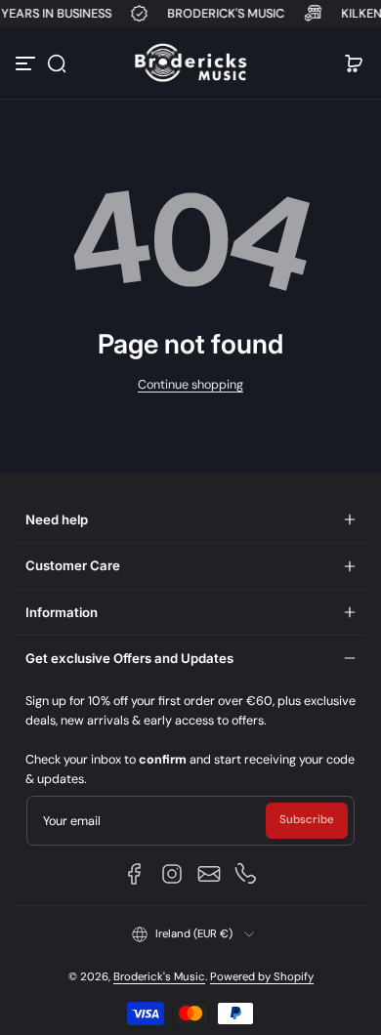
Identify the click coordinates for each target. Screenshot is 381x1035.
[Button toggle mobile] (27, 63)
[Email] (209, 874)
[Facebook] (135, 874)
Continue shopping (190, 385)
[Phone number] (246, 874)
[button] (56, 63)
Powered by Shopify (262, 977)
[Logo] (190, 63)
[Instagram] (172, 874)
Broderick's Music (159, 977)
